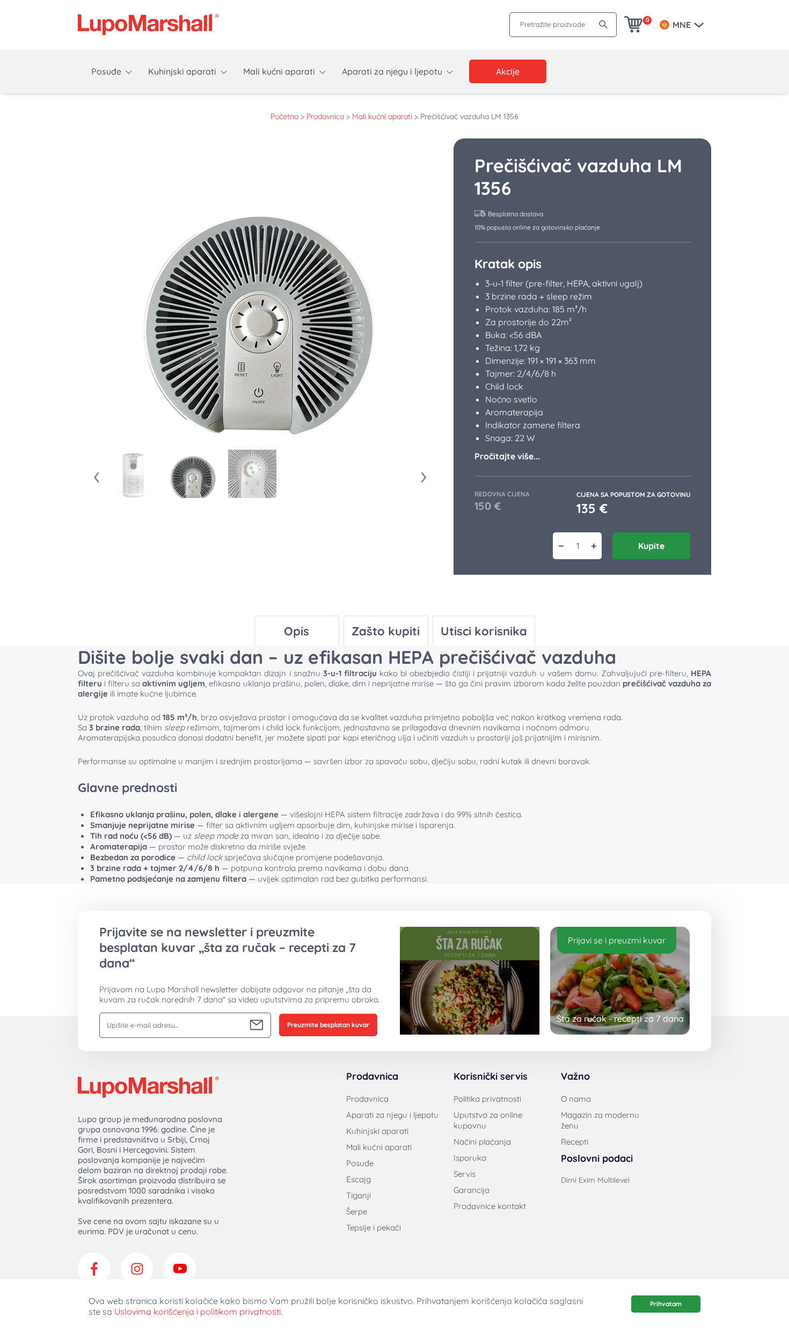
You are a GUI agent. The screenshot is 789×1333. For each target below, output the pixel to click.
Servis (465, 1174)
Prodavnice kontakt (490, 1206)
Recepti (574, 1142)
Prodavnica (325, 116)
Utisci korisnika (484, 631)
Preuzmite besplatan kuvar (328, 1025)
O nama (576, 1099)
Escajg (358, 1179)
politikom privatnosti (240, 1311)
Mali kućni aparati (279, 71)
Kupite (651, 545)
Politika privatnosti (487, 1099)
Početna (284, 116)
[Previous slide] (96, 477)
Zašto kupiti (386, 631)
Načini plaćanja (482, 1142)
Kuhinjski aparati (182, 71)
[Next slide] (424, 477)
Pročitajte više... (507, 456)
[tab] (296, 630)
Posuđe (106, 71)
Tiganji (358, 1195)
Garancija (472, 1190)
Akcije (508, 71)
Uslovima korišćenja (154, 1311)
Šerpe (356, 1211)
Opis (296, 631)
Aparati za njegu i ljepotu (392, 71)
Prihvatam (666, 1304)
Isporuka (470, 1158)
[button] (134, 474)
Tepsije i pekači (373, 1227)
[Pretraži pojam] (603, 24)
